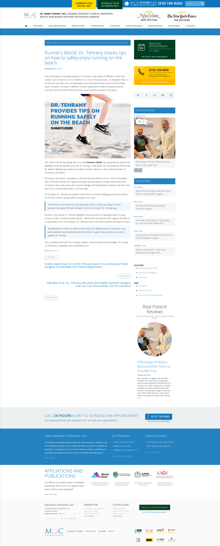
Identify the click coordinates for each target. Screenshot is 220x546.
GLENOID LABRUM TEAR (148, 268)
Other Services (97, 26)
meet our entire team (122, 453)
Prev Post (50, 257)
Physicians (38, 26)
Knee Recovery (78, 26)
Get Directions (89, 514)
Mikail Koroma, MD (122, 443)
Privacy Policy (91, 529)
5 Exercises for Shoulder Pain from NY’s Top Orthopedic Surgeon (154, 236)
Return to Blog (51, 297)
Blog (55, 42)
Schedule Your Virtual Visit (84, 4)
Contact (111, 529)
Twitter (138, 95)
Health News (174, 26)
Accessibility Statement (74, 529)
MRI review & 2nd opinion (159, 443)
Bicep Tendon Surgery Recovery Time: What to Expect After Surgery (153, 192)
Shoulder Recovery (57, 26)
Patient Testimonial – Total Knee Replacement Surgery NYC (150, 251)
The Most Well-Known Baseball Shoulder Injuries (150, 207)
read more (50, 455)
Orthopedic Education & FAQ (160, 439)
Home (48, 42)
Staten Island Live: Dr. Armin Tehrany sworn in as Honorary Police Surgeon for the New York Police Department (86, 265)
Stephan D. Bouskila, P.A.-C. (126, 447)
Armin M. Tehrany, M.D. (124, 439)
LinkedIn (155, 95)
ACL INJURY (143, 286)
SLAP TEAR (143, 277)
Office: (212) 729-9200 (91, 511)
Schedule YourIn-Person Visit (110, 4)
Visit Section (51, 492)
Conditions (115, 26)
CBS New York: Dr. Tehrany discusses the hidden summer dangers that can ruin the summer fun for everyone (89, 284)
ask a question (152, 450)
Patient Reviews (155, 26)
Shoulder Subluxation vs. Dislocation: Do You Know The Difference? (153, 222)
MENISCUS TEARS (145, 290)
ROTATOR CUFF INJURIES (148, 273)
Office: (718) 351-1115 (120, 511)
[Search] (202, 3)
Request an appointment (154, 505)
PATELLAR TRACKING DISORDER (151, 295)
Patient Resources (134, 26)
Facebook (146, 95)
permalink (57, 251)
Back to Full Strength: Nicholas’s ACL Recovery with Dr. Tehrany (154, 366)
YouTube (163, 95)
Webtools (61, 511)
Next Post (124, 276)
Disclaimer (102, 529)
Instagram (171, 95)
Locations (190, 26)
